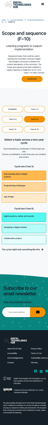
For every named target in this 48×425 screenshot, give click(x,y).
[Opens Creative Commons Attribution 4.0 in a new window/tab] (7, 392)
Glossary (34, 362)
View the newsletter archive (17, 301)
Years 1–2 (34, 109)
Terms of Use (36, 353)
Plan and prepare (16, 20)
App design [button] (9, 197)
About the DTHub (14, 349)
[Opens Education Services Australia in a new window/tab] (7, 381)
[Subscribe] (38, 312)
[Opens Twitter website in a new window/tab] (41, 371)
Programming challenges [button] (14, 185)
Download (32, 79)
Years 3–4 (12, 119)
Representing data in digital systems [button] (15, 175)
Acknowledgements (15, 358)
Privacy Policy (36, 349)
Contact (10, 362)
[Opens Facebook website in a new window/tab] (35, 371)
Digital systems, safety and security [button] (19, 216)
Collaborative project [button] (13, 238)
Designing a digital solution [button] (15, 227)
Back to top (42, 420)
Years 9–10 (34, 129)
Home (4, 20)
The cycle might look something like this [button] (21, 249)
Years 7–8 (12, 129)
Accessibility (12, 353)
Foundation (12, 109)
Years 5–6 (11, 22)
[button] (43, 4)
